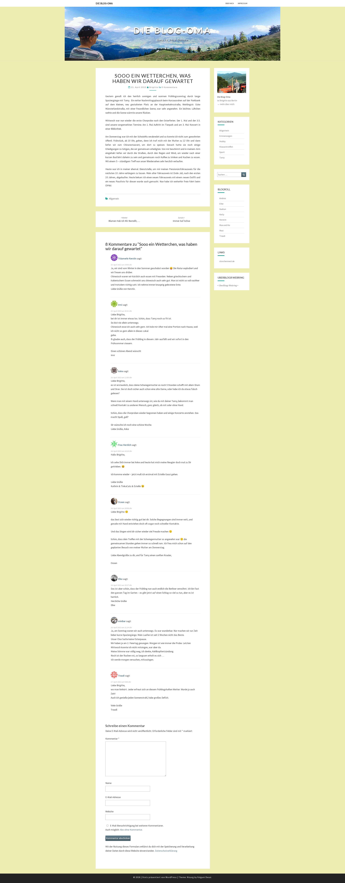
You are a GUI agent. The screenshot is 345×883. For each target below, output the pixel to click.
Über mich (229, 3)
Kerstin (222, 219)
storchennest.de (226, 261)
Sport (222, 152)
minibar (122, 621)
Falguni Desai (204, 877)
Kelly (221, 214)
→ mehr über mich (225, 104)
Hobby (222, 141)
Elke (120, 579)
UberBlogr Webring (228, 285)
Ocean (121, 502)
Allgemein (114, 198)
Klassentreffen (226, 146)
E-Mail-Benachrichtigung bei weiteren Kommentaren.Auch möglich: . (134, 827)
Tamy (222, 157)
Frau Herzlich (124, 445)
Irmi (120, 304)
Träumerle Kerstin (127, 258)
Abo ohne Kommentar (131, 829)
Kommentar (112, 738)
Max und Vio (224, 225)
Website (109, 811)
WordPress (171, 877)
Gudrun (222, 209)
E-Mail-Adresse (113, 797)
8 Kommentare (169, 87)
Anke (120, 371)
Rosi (221, 230)
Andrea (222, 198)
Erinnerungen (225, 136)
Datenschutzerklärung (166, 850)
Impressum (242, 3)
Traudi (121, 675)
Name (108, 783)
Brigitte (153, 87)
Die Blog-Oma (104, 3)
